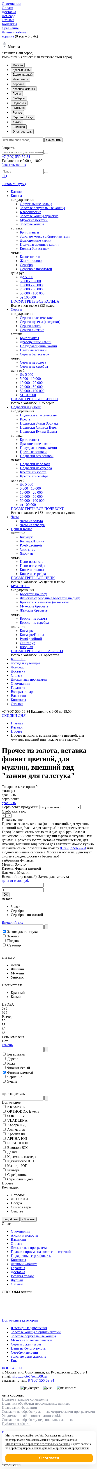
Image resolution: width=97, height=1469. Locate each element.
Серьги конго (30, 326)
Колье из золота (32, 570)
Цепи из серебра (32, 566)
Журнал (17, 1280)
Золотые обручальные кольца (42, 208)
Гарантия (18, 687)
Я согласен (49, 1458)
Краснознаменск (24, 89)
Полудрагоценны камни (38, 346)
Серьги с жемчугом (26, 1344)
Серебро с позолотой (36, 269)
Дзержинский (21, 70)
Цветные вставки (33, 350)
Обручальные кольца (36, 204)
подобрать (11, 1219)
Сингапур (27, 549)
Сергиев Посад (23, 117)
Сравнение (10, 28)
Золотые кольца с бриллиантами (45, 236)
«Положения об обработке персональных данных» (37, 1444)
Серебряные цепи (24, 1352)
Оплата (7, 8)
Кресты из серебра (34, 476)
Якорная (26, 553)
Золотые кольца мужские (39, 216)
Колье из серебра (33, 574)
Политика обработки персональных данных (36, 1403)
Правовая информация (19, 1407)
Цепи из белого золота (28, 1348)
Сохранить (53, 140)
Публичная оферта (16, 1424)
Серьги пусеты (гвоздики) (40, 322)
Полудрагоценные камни (39, 244)
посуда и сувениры (25, 663)
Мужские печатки (34, 220)
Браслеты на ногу (33, 594)
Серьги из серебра (34, 366)
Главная (17, 723)
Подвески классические (38, 415)
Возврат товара (22, 692)
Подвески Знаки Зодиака (39, 423)
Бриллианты (29, 232)
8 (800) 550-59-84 (73, 848)
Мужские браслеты (34, 606)
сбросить (28, 1219)
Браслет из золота (33, 618)
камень (7, 1045)
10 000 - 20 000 (31, 285)
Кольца (16, 196)
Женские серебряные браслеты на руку (50, 598)
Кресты (25, 419)
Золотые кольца (32, 224)
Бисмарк (26, 537)
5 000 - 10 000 (30, 281)
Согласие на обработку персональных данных (37, 1420)
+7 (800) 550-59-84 (16, 157)
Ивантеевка (20, 79)
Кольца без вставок (34, 248)
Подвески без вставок (36, 456)
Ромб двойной (31, 545)
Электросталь (22, 131)
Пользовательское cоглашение (25, 1399)
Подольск (19, 103)
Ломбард (8, 16)
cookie (39, 1435)
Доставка (9, 12)
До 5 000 (26, 277)
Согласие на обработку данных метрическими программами (48, 1411)
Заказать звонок (14, 165)
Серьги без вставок (34, 354)
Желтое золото (31, 261)
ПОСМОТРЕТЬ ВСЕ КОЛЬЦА (35, 301)
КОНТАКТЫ (12, 1368)
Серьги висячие (32, 330)
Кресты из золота (33, 472)
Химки (17, 122)
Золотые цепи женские (28, 1356)
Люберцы (19, 98)
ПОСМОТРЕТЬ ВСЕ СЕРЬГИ (34, 399)
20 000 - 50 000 (31, 289)
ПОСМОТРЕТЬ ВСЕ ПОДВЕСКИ (38, 509)
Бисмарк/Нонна (32, 541)
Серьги (16, 309)
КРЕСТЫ (18, 659)
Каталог (17, 192)
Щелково (19, 126)
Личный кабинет (15, 32)
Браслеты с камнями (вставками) (45, 602)
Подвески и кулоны (26, 407)
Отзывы (8, 20)
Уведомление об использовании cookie (31, 1416)
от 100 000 (28, 297)
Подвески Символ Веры (38, 427)
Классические (30, 212)
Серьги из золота (33, 362)
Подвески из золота (35, 464)
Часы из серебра (32, 525)
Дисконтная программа (29, 679)
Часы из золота (31, 521)
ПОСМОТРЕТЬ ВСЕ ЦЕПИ (33, 578)
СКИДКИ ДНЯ (14, 715)
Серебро (26, 265)
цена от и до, (15, 881)
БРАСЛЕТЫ (20, 586)
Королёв (18, 84)
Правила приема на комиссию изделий (41, 1252)
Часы (15, 517)
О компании (11, 4)
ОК (6, 894)
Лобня (17, 93)
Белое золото (30, 257)
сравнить (9, 803)
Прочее (16, 731)
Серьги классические (36, 318)
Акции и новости (24, 1235)
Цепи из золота (31, 561)
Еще (14, 1360)
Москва (18, 65)
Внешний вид (12, 922)
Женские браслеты (34, 610)
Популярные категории (20, 1320)
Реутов (17, 112)
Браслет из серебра (34, 622)
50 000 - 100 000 (32, 293)
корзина (8, 36)
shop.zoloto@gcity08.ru (29, 1376)
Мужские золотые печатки (31, 1340)
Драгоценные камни (35, 240)
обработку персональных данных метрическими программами (49, 1448)
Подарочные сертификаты (31, 1256)
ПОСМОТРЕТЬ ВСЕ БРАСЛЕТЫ (37, 651)
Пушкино (19, 108)
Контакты (9, 24)
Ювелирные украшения (29, 1328)
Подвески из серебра (36, 468)
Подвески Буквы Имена (38, 431)
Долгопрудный (22, 74)
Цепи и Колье (21, 529)
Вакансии (18, 696)
